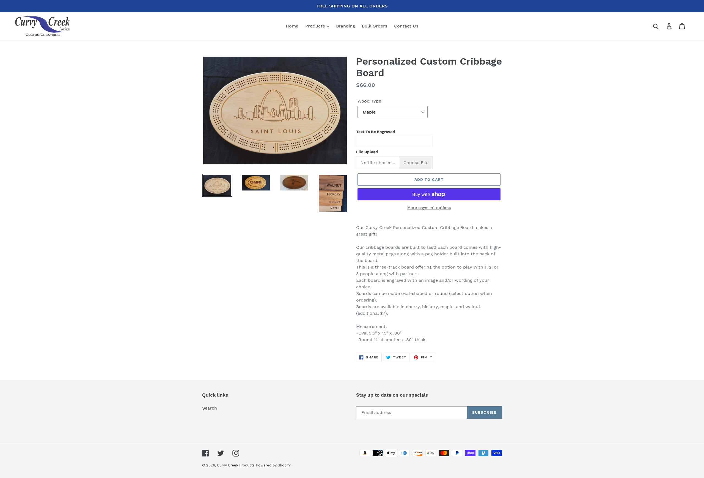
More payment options (429, 207)
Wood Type (369, 101)
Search (209, 408)
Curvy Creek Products (236, 465)
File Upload (367, 152)
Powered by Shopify (273, 465)
